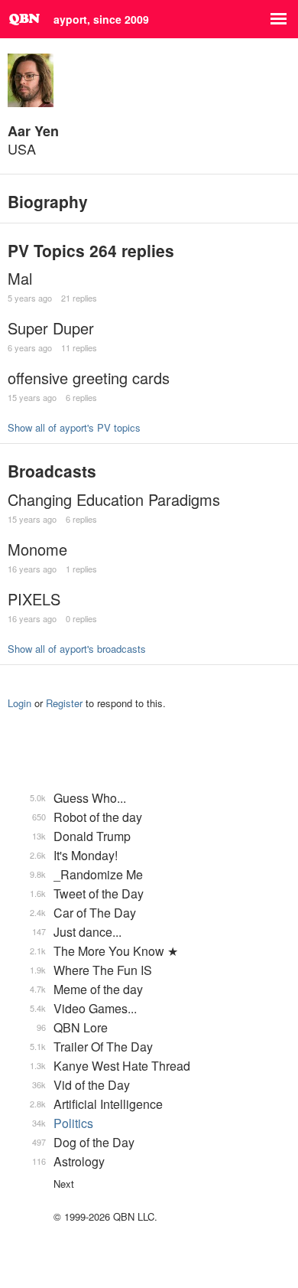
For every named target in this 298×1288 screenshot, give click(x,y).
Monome (37, 549)
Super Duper (51, 328)
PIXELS (34, 599)
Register (64, 703)
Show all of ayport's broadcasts (77, 648)
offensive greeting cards (89, 378)
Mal (20, 278)
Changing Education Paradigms (114, 499)
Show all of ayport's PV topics (74, 427)
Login (19, 703)
